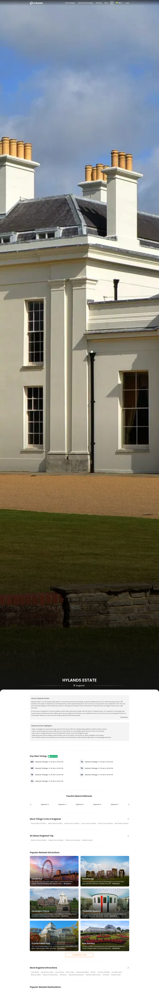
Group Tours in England (105, 823)
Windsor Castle (116, 975)
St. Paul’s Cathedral (103, 972)
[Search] (112, 3)
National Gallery (36, 975)
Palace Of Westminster (50, 975)
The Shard (106, 975)
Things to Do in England (72, 840)
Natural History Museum (76, 975)
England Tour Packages (55, 840)
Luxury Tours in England (88, 823)
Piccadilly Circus (117, 972)
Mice (106, 3)
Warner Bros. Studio (47, 972)
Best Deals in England (121, 823)
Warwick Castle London (93, 975)
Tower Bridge (35, 972)
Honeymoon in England (71, 823)
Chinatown (63, 975)
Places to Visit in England (38, 840)
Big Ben (93, 972)
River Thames (59, 972)
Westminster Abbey (82, 972)
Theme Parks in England (38, 823)
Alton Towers (70, 972)
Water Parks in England (55, 823)
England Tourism (87, 840)
